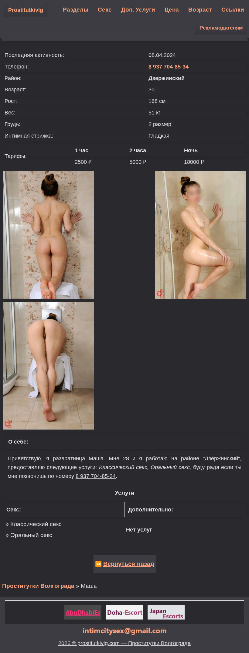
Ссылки (232, 9)
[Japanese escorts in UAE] (166, 612)
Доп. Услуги (138, 9)
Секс (105, 9)
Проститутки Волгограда (38, 586)
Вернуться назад (128, 563)
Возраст (200, 9)
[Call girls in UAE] (82, 612)
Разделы (75, 9)
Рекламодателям (221, 28)
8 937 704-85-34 (168, 67)
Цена (172, 9)
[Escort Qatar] (124, 612)
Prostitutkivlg (25, 10)
